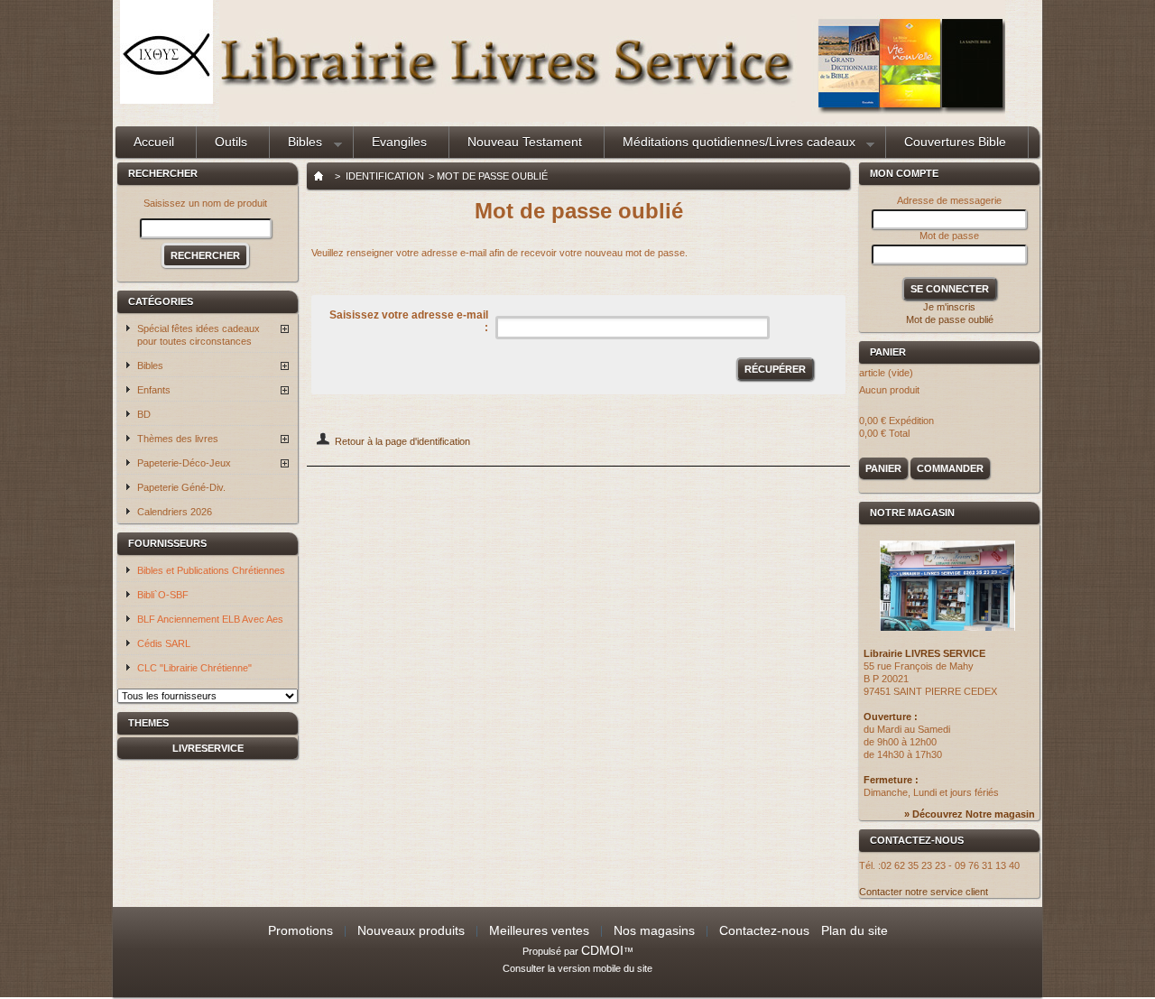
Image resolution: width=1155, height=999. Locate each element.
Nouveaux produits (411, 930)
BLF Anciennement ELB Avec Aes (210, 619)
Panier (889, 352)
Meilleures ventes (539, 930)
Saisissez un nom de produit (205, 203)
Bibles (296, 146)
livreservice (208, 748)
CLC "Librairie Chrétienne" (194, 667)
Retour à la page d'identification (402, 441)
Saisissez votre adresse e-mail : (408, 321)
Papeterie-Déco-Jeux (184, 463)
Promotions (300, 930)
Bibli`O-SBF (163, 594)
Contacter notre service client (923, 891)
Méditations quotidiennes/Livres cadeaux (730, 146)
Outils (231, 141)
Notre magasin (912, 512)
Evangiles (399, 141)
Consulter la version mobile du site (577, 968)
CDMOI (602, 950)
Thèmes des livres (177, 438)
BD (144, 414)
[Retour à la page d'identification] (323, 441)
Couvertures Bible (955, 141)
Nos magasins (654, 930)
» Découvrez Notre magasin (969, 814)
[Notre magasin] (947, 627)
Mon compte (904, 173)
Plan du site (854, 930)
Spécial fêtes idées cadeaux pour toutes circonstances (198, 335)
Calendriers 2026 (174, 511)
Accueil (154, 141)
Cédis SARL (163, 643)
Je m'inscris (949, 306)
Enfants (154, 389)
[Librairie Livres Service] (166, 100)
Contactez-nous (764, 930)
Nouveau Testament (524, 141)
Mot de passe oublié (949, 319)
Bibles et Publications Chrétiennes (211, 570)
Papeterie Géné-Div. (181, 487)
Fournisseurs (167, 543)
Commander (950, 468)
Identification (385, 176)
